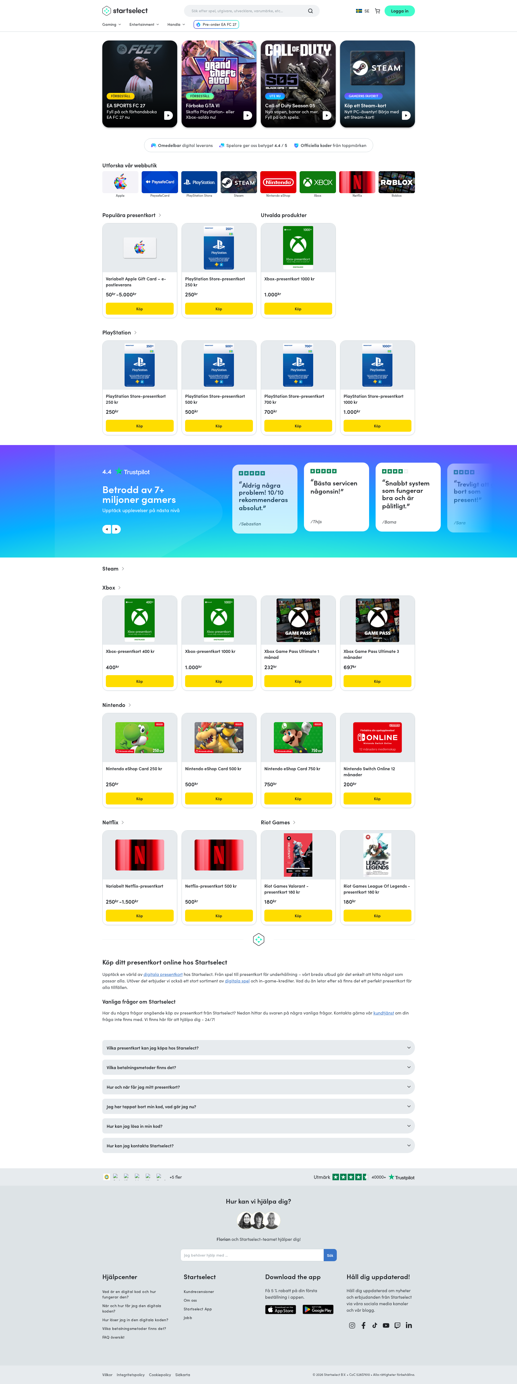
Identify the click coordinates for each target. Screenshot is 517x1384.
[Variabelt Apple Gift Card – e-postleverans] (139, 247)
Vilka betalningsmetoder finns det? (134, 1328)
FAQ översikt (113, 1337)
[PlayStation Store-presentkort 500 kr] (219, 365)
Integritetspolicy (131, 1374)
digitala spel (237, 981)
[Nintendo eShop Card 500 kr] (219, 737)
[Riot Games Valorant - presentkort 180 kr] (298, 855)
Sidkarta (182, 1374)
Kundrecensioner (199, 1291)
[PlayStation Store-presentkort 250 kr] (219, 248)
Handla (173, 24)
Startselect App (198, 1308)
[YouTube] (386, 1325)
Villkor (107, 1374)
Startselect (200, 1276)
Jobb (188, 1317)
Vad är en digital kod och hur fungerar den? (129, 1294)
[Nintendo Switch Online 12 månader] (377, 737)
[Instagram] (352, 1325)
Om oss (190, 1300)
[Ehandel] (106, 1177)
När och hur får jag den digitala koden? (131, 1308)
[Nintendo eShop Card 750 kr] (298, 737)
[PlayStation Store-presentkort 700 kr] (298, 365)
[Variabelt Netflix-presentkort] (139, 855)
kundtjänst (383, 1013)
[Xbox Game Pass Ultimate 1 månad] (298, 620)
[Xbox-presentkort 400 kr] (140, 620)
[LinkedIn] (409, 1325)
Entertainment (141, 24)
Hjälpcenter (119, 1276)
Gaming (109, 24)
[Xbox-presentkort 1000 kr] (298, 248)
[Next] (116, 529)
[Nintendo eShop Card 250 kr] (139, 737)
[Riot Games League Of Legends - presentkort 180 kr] (377, 855)
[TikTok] (374, 1325)
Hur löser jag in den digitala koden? (135, 1319)
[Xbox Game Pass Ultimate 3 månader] (377, 620)
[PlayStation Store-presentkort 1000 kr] (377, 365)
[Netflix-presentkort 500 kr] (219, 855)
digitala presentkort (163, 974)
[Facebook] (363, 1325)
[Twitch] (397, 1325)
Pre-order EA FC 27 (219, 24)
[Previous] (106, 529)
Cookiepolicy (160, 1374)
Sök (330, 1255)
